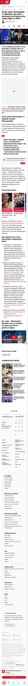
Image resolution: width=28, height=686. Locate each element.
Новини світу (11, 6)
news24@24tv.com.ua (7, 416)
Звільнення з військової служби (12, 515)
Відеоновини (7, 484)
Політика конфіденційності (6, 460)
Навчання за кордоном (10, 577)
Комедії (6, 559)
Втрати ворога (8, 508)
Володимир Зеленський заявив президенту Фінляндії (13, 223)
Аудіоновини (7, 486)
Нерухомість (8, 582)
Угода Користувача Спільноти (19, 445)
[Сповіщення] (26, 2)
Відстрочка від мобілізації (11, 524)
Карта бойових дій (9, 497)
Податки (6, 543)
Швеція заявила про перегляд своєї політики (14, 272)
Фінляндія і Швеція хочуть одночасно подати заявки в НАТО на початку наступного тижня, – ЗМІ (14, 110)
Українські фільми (9, 555)
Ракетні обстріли (8, 495)
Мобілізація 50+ (8, 517)
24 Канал (4, 6)
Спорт (6, 594)
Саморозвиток (8, 575)
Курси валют (7, 537)
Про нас (4, 439)
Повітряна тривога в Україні (11, 502)
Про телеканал (5, 447)
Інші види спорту (8, 604)
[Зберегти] (24, 26)
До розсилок (9, 625)
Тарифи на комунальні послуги (12, 541)
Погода (6, 488)
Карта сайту (18, 464)
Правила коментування (18, 449)
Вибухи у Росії (8, 506)
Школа (6, 571)
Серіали (6, 561)
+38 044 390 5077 (19, 416)
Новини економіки (10, 533)
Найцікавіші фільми (9, 553)
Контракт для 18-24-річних (11, 522)
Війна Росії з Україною (11, 493)
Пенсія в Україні (8, 546)
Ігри (16, 467)
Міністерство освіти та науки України (13, 569)
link (15, 423)
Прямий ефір (7, 482)
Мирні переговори (9, 500)
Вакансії (17, 456)
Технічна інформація (20, 451)
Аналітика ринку (8, 584)
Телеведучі (4, 450)
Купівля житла (8, 586)
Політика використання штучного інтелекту (6, 463)
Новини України (8, 480)
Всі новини (7, 476)
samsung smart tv (17, 639)
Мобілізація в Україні (11, 513)
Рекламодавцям (5, 452)
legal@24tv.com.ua (20, 664)
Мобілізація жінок (9, 520)
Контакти (17, 454)
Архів (16, 462)
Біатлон (6, 602)
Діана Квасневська (10, 21)
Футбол (6, 598)
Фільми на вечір (8, 557)
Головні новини (8, 477)
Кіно (5, 551)
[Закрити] (25, 671)
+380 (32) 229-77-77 (10, 663)
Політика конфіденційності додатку (19, 441)
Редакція (4, 442)
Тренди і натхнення (9, 588)
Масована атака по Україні (11, 504)
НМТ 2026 (6, 573)
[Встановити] (14, 674)
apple (17, 635)
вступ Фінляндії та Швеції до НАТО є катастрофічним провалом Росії (14, 314)
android (6, 635)
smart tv (6, 639)
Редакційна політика (7, 445)
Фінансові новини (9, 539)
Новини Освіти (8, 567)
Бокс (5, 596)
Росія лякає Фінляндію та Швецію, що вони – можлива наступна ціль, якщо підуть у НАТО (20, 6)
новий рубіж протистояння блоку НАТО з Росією (15, 305)
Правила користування (5, 456)
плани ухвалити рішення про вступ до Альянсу (15, 281)
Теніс (5, 600)
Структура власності (20, 459)
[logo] (7, 2)
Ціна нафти (7, 535)
